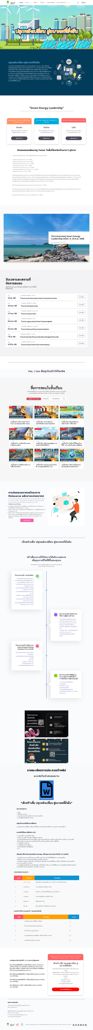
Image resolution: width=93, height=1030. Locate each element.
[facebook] (76, 1025)
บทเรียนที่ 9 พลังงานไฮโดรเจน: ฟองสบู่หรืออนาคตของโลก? (71, 466)
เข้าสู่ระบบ (83, 2)
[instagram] (78, 1025)
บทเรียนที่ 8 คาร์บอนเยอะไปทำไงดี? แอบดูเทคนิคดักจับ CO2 (46, 466)
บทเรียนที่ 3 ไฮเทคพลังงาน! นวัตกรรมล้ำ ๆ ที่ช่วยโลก (69, 423)
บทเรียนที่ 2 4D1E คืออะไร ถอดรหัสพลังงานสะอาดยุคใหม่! (45, 423)
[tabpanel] (46, 438)
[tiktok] (81, 1025)
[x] (86, 1025)
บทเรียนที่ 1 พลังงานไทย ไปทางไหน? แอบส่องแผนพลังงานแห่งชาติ (20, 423)
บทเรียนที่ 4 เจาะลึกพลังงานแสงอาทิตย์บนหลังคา (20, 444)
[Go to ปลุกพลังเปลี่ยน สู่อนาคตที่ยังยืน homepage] (11, 2)
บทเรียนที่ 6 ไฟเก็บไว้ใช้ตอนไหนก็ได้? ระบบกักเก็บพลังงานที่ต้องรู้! (71, 444)
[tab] (34, 399)
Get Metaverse (27, 520)
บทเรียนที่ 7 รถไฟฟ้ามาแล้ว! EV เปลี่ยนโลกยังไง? (20, 466)
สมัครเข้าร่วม (19, 138)
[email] (73, 1025)
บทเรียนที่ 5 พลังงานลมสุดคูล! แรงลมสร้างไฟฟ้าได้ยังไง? (46, 444)
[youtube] (83, 1025)
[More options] (68, 2)
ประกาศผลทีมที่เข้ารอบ (65, 989)
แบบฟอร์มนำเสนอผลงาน (46, 798)
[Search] (78, 2)
